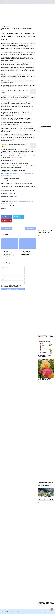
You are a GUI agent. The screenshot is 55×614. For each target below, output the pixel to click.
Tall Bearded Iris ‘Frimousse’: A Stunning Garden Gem (45, 379)
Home (2, 26)
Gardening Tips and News (15, 611)
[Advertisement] (27, 16)
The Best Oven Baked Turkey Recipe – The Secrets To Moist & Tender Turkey (46, 604)
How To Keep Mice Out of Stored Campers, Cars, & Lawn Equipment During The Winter (46, 498)
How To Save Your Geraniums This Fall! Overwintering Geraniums (26, 254)
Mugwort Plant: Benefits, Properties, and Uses (44, 127)
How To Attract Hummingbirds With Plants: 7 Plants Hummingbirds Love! (8, 254)
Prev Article (7, 228)
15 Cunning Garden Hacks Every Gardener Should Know (45, 335)
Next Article (29, 228)
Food (6, 26)
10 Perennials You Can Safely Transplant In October (45, 231)
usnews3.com (51, 611)
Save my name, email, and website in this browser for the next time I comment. (11, 286)
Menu (4, 2)
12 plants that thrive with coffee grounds (44, 355)
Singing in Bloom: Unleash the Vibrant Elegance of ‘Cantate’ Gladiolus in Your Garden (45, 484)
